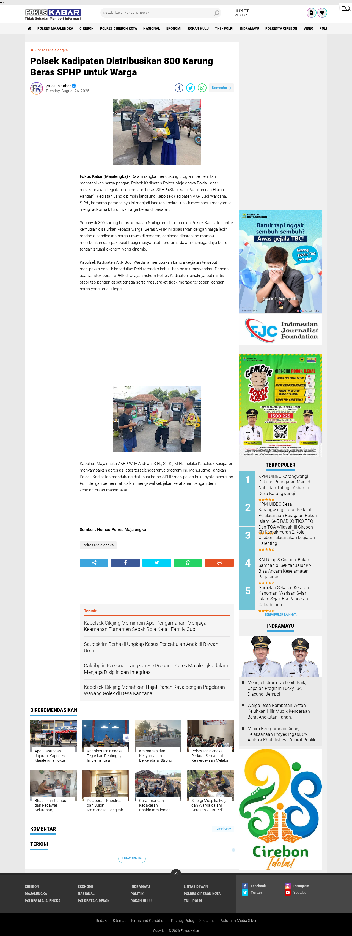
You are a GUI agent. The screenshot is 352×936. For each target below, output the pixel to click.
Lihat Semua (132, 858)
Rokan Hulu (198, 28)
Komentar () (221, 88)
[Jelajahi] (345, 8)
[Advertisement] (52, 181)
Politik (137, 893)
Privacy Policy (183, 920)
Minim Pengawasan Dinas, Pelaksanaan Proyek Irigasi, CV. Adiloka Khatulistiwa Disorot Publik (281, 734)
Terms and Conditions (148, 920)
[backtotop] (176, 874)
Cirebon (86, 28)
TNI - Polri (224, 28)
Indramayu (249, 28)
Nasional (151, 28)
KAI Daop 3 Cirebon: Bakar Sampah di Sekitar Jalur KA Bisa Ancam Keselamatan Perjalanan (284, 568)
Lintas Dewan (196, 886)
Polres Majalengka (55, 28)
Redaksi (102, 920)
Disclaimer (207, 920)
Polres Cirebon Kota (118, 28)
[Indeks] (311, 12)
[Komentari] (219, 563)
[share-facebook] (179, 87)
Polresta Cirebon (281, 28)
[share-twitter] (190, 87)
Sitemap (120, 920)
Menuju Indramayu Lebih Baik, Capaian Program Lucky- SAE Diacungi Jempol (277, 688)
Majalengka (36, 893)
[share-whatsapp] (202, 87)
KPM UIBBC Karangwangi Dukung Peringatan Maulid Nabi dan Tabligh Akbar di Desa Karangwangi (284, 485)
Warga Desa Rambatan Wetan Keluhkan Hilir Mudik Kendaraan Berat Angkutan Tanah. (279, 711)
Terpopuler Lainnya (280, 614)
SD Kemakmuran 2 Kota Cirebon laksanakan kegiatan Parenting (286, 537)
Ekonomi (174, 28)
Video (308, 28)
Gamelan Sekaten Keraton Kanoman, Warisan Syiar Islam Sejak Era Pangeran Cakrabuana (283, 596)
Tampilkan (222, 829)
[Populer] (322, 12)
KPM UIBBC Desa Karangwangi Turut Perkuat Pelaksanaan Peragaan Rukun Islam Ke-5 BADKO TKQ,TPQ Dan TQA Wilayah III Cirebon (287, 516)
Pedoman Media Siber (238, 920)
